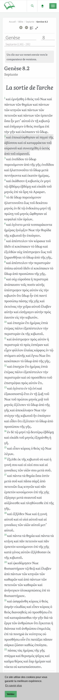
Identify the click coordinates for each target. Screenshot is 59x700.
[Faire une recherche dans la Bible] (32, 6)
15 (5, 447)
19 (5, 534)
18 (5, 513)
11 (5, 338)
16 (5, 458)
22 (5, 649)
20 (5, 562)
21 (5, 600)
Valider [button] (10, 694)
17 (5, 474)
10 (5, 322)
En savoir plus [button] (13, 685)
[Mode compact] (37, 29)
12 (5, 365)
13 (5, 387)
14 (5, 431)
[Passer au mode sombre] (42, 6)
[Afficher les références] (31, 29)
